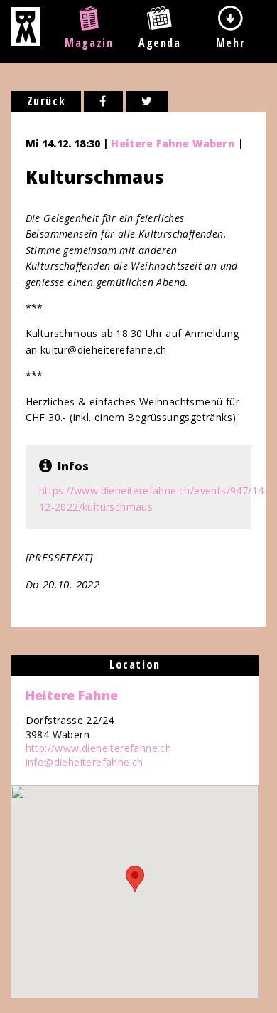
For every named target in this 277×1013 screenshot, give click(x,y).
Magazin (89, 43)
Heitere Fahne (72, 695)
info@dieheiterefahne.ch (84, 762)
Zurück (46, 101)
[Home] (25, 42)
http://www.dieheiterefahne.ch (99, 748)
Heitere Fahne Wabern (172, 143)
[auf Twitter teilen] (147, 101)
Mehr (230, 43)
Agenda (159, 43)
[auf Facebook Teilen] (103, 101)
